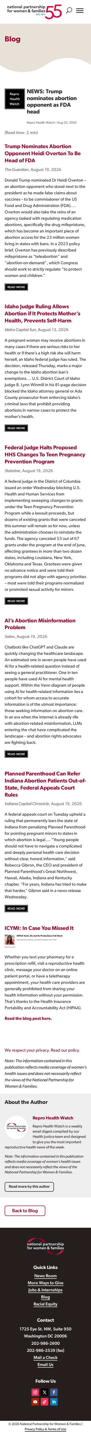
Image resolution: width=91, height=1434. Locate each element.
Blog (45, 1297)
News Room (45, 1276)
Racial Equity (45, 1304)
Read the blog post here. (28, 1019)
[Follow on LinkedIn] (54, 1402)
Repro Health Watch (41, 123)
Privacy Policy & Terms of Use (45, 1429)
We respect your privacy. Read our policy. (42, 1051)
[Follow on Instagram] (35, 1392)
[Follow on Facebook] (54, 1392)
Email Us (45, 1365)
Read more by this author (29, 1187)
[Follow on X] (44, 1392)
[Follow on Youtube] (35, 1402)
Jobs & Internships (45, 1290)
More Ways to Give (45, 1283)
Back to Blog (25, 1211)
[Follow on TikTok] (44, 1402)
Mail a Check (45, 1358)
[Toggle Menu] (80, 10)
